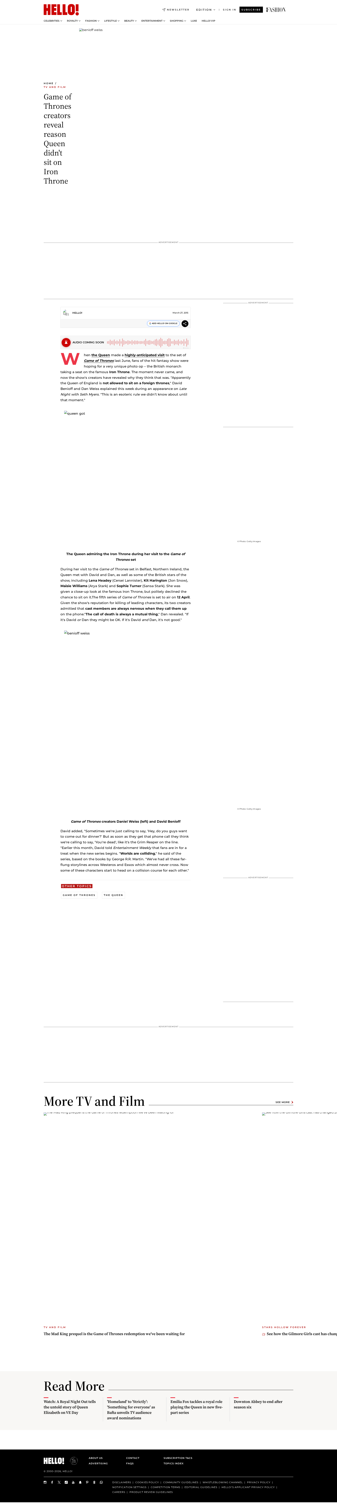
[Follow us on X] (59, 1482)
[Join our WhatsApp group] (101, 1482)
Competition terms (165, 1487)
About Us (96, 1458)
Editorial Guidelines (200, 1487)
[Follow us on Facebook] (52, 1482)
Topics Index (174, 1463)
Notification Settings (129, 1487)
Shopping (176, 20)
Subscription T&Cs (177, 1458)
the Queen (100, 355)
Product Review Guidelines (151, 1492)
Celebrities (51, 20)
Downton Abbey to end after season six (258, 1404)
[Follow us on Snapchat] (80, 1482)
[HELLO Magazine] (61, 10)
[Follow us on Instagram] (45, 1482)
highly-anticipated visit (145, 355)
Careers (118, 1492)
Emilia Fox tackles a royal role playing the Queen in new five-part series (196, 1407)
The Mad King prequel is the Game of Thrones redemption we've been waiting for (114, 1333)
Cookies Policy (147, 1482)
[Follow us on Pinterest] (87, 1482)
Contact (132, 1458)
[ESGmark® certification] (71, 1461)
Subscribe (251, 9)
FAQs (130, 1463)
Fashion (91, 20)
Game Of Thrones (79, 895)
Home (49, 83)
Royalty (72, 20)
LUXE (194, 20)
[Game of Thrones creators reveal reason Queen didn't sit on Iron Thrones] (276, 9)
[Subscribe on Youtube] (73, 1482)
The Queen (113, 895)
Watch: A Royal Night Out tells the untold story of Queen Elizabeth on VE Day (70, 1407)
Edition (204, 9)
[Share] (185, 324)
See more (283, 1102)
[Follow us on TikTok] (66, 1482)
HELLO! (77, 312)
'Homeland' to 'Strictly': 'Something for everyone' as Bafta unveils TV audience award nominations (131, 1410)
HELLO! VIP (208, 20)
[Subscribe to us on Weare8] (94, 1482)
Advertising (98, 1463)
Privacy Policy (258, 1482)
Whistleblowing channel (223, 1482)
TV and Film (55, 87)
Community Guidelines (180, 1482)
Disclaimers (121, 1482)
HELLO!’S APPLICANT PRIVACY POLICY (248, 1487)
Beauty (129, 20)
